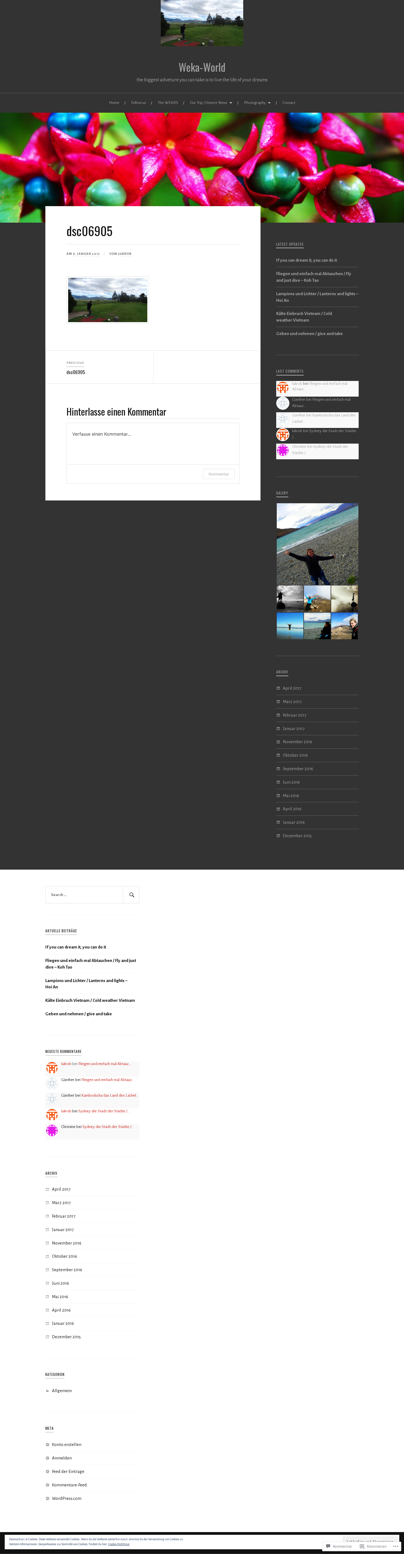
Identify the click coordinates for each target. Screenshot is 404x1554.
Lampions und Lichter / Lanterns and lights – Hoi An (317, 297)
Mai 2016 (291, 795)
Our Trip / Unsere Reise (208, 103)
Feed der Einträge (68, 1471)
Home (114, 103)
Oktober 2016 (295, 755)
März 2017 (292, 701)
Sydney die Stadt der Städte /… (104, 1111)
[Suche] (131, 895)
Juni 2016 (291, 782)
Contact (289, 103)
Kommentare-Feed (69, 1485)
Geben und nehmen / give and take (309, 333)
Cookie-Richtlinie (118, 1544)
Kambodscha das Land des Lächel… (110, 1095)
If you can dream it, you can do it (306, 260)
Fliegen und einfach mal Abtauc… (104, 1064)
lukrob (125, 254)
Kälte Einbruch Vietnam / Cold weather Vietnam (304, 316)
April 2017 (292, 688)
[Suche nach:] (92, 895)
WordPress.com (66, 1498)
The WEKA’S (168, 103)
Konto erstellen (66, 1444)
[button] (317, 544)
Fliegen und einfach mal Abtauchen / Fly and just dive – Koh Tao (313, 277)
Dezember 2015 (297, 835)
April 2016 (292, 808)
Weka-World (202, 67)
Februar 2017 (294, 715)
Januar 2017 (294, 728)
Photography (255, 103)
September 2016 (298, 768)
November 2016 (297, 741)
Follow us (138, 103)
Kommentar (219, 474)
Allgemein (62, 1390)
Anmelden (62, 1458)
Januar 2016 (294, 822)
